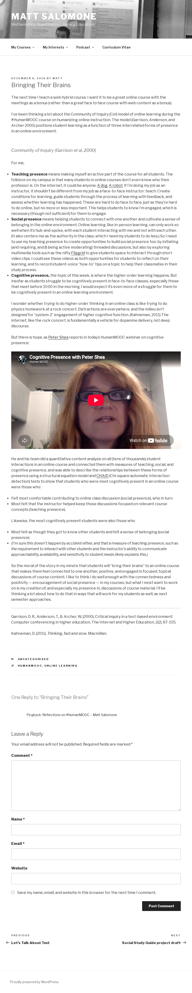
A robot (116, 185)
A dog (102, 185)
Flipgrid (78, 253)
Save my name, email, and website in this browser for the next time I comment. (86, 892)
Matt (57, 78)
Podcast (83, 47)
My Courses (21, 47)
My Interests (53, 47)
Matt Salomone (54, 16)
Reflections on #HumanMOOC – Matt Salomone (79, 715)
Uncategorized (33, 659)
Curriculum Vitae (116, 47)
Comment (22, 755)
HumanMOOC (30, 665)
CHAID (102, 476)
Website (19, 868)
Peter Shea (58, 337)
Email (18, 843)
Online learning (61, 665)
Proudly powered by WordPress (34, 982)
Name (18, 819)
